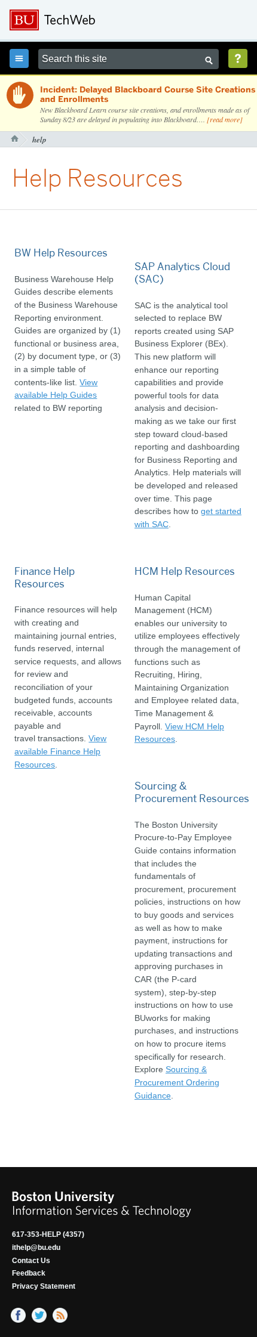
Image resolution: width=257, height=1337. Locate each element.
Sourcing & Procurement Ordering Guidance (176, 1082)
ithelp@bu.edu (36, 1247)
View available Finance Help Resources (60, 751)
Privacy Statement (43, 1286)
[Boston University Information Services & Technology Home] (90, 20)
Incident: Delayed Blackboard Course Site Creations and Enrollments (147, 95)
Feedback (28, 1273)
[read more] (225, 119)
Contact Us (31, 1260)
